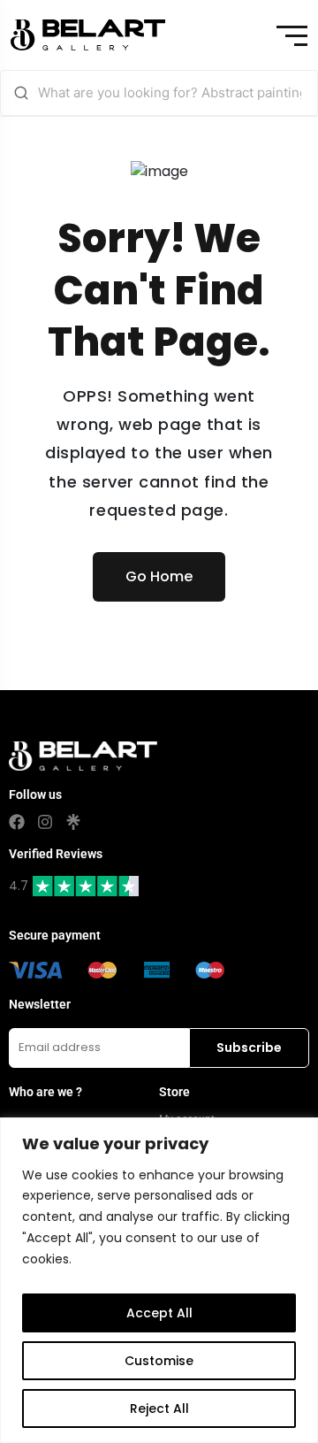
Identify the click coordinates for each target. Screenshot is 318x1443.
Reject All (159, 1408)
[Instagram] (45, 822)
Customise (159, 1361)
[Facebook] (17, 822)
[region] (159, 1280)
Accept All (159, 1313)
